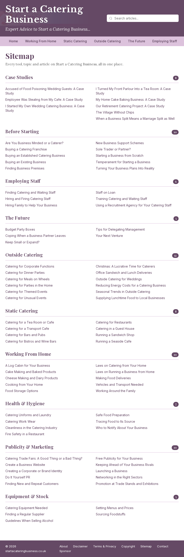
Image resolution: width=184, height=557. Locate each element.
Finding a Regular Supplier (24, 514)
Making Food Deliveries (113, 378)
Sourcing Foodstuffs (110, 514)
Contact (162, 546)
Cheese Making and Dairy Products (31, 378)
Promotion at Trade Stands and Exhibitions (127, 484)
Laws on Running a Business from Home (125, 372)
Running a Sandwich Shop (115, 335)
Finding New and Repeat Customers (32, 484)
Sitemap (146, 546)
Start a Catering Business (44, 14)
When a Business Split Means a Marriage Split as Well (135, 118)
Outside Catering (107, 41)
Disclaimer (80, 546)
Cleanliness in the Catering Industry (31, 428)
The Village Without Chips (115, 112)
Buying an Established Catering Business (35, 155)
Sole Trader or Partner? (113, 149)
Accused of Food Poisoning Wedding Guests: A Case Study (44, 91)
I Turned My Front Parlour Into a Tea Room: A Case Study (133, 91)
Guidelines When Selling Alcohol (29, 521)
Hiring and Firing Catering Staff (27, 199)
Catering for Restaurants (114, 322)
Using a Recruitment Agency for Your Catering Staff (133, 205)
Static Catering (75, 41)
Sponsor (65, 551)
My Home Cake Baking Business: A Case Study (130, 99)
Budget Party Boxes (20, 229)
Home (13, 41)
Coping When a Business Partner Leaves (35, 236)
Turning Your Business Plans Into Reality (125, 168)
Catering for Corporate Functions (29, 266)
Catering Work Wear (20, 421)
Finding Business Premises (24, 168)
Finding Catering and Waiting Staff (30, 192)
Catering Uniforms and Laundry (28, 415)
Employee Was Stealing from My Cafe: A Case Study (44, 99)
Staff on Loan (105, 192)
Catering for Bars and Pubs (25, 335)
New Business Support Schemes (120, 143)
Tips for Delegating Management (120, 229)
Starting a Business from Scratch (119, 155)
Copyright (128, 546)
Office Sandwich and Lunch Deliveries (124, 272)
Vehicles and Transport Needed (119, 384)
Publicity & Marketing (29, 447)
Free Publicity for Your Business (119, 458)
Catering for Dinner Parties (25, 272)
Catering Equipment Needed (26, 508)
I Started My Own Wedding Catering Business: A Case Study (45, 108)
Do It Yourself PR (17, 477)
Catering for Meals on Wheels (27, 279)
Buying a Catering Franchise (26, 149)
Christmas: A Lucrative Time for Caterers (125, 266)
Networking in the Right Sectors (119, 477)
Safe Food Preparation (112, 415)
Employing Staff (164, 41)
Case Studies (19, 77)
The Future (136, 41)
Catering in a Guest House (115, 328)
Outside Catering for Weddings (119, 279)
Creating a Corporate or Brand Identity (33, 471)
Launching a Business (111, 471)
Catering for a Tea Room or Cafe (29, 322)
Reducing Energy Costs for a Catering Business (131, 285)
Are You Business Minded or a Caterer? (34, 143)
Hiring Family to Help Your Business (31, 205)
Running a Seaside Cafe (113, 341)
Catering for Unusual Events (25, 298)
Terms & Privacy (104, 546)
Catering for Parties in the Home (29, 285)
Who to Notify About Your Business (121, 428)
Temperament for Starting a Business (123, 162)
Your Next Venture (109, 236)
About (63, 546)
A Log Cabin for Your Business (27, 365)
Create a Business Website (25, 465)
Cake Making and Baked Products (30, 372)
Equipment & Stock (26, 496)
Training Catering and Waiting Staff (121, 199)
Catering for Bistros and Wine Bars (30, 341)
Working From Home (40, 41)
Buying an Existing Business (25, 162)
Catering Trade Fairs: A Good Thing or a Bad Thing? (43, 458)
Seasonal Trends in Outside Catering (123, 291)
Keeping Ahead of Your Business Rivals (125, 465)
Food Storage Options (21, 391)
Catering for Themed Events (26, 291)
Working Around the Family (116, 391)
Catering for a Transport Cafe (27, 328)
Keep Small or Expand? (22, 242)
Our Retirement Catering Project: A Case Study (130, 106)
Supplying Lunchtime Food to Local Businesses (130, 298)
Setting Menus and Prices (115, 508)
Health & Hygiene (25, 403)
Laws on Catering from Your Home (121, 365)
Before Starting (22, 131)
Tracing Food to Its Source (115, 421)
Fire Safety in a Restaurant (24, 434)
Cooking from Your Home (24, 384)
